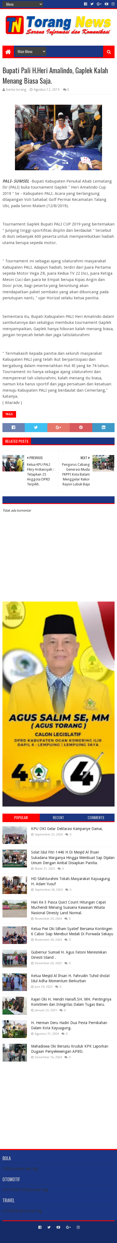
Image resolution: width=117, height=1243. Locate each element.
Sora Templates (50, 1237)
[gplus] (99, 4)
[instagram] (112, 4)
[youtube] (106, 4)
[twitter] (92, 4)
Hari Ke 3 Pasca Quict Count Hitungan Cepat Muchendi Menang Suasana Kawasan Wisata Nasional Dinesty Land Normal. (68, 907)
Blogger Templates (82, 1237)
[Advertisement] (58, 1101)
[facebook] (85, 4)
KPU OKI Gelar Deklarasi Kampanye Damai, (67, 828)
